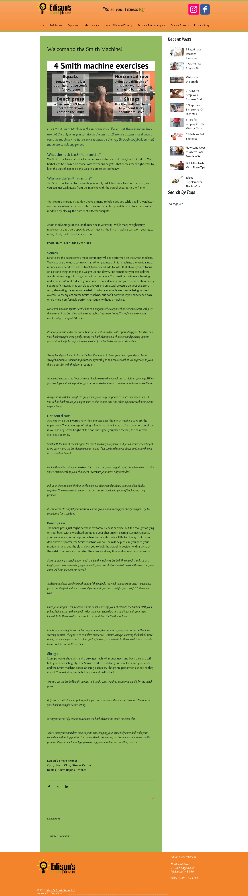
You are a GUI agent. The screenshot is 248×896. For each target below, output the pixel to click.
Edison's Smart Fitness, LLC (60, 890)
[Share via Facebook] (49, 786)
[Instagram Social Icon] (193, 9)
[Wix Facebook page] (205, 9)
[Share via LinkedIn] (66, 786)
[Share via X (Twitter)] (58, 786)
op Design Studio (55, 893)
